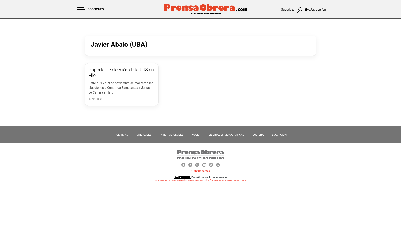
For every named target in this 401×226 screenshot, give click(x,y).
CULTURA (258, 134)
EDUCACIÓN (279, 134)
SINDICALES (143, 134)
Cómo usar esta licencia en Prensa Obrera (227, 180)
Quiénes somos (200, 170)
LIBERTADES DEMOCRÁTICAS (226, 134)
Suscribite (287, 9)
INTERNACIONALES (171, 134)
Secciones (96, 9)
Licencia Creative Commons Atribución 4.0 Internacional (181, 180)
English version (315, 9)
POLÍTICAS (121, 134)
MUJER (196, 134)
